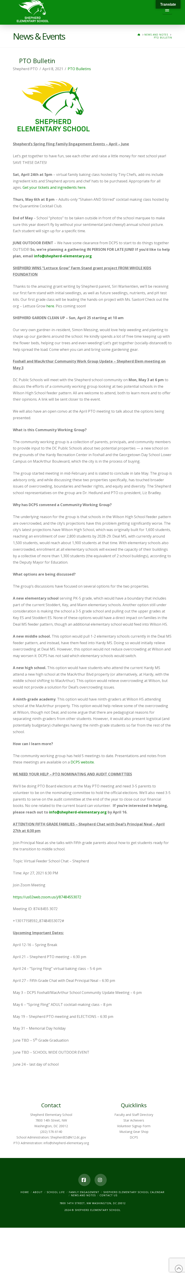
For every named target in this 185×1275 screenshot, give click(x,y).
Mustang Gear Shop (133, 1131)
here (50, 306)
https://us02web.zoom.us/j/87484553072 (47, 897)
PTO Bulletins (79, 68)
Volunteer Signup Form (133, 1126)
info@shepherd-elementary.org (63, 256)
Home (25, 1192)
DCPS (134, 1137)
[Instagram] (101, 1180)
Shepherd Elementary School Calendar (133, 1192)
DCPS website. (83, 762)
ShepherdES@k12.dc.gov (68, 1137)
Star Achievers (133, 1120)
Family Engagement (84, 1192)
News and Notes (83, 1195)
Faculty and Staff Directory (133, 1114)
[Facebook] (84, 1180)
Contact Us (108, 1195)
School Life (56, 1192)
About (38, 1192)
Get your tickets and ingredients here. (54, 187)
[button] (167, 9)
